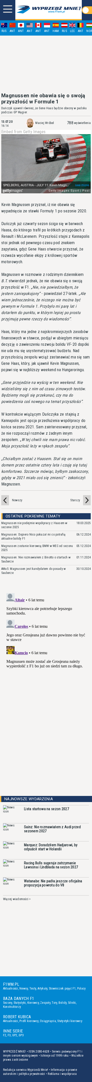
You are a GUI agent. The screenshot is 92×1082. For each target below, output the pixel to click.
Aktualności (10, 988)
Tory (54, 1003)
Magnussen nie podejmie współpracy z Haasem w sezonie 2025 (34, 525)
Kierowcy (33, 1003)
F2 (4, 1035)
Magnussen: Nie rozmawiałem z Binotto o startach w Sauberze (36, 559)
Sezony (7, 1003)
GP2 (14, 1035)
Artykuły (43, 988)
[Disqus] (46, 654)
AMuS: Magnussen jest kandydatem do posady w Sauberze (33, 571)
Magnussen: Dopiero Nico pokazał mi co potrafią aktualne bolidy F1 (33, 536)
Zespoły (45, 1003)
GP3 (21, 1035)
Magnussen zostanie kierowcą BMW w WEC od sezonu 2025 (37, 548)
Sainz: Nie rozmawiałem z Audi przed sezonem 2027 (52, 829)
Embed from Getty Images (23, 132)
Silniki (72, 1003)
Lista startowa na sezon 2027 (46, 809)
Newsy (23, 988)
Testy (32, 988)
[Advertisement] (46, 64)
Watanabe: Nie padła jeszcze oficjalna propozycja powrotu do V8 (53, 883)
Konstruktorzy (12, 1007)
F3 (9, 1035)
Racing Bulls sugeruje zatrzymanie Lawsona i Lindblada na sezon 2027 (51, 865)
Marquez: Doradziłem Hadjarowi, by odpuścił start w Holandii (50, 847)
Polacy (81, 988)
